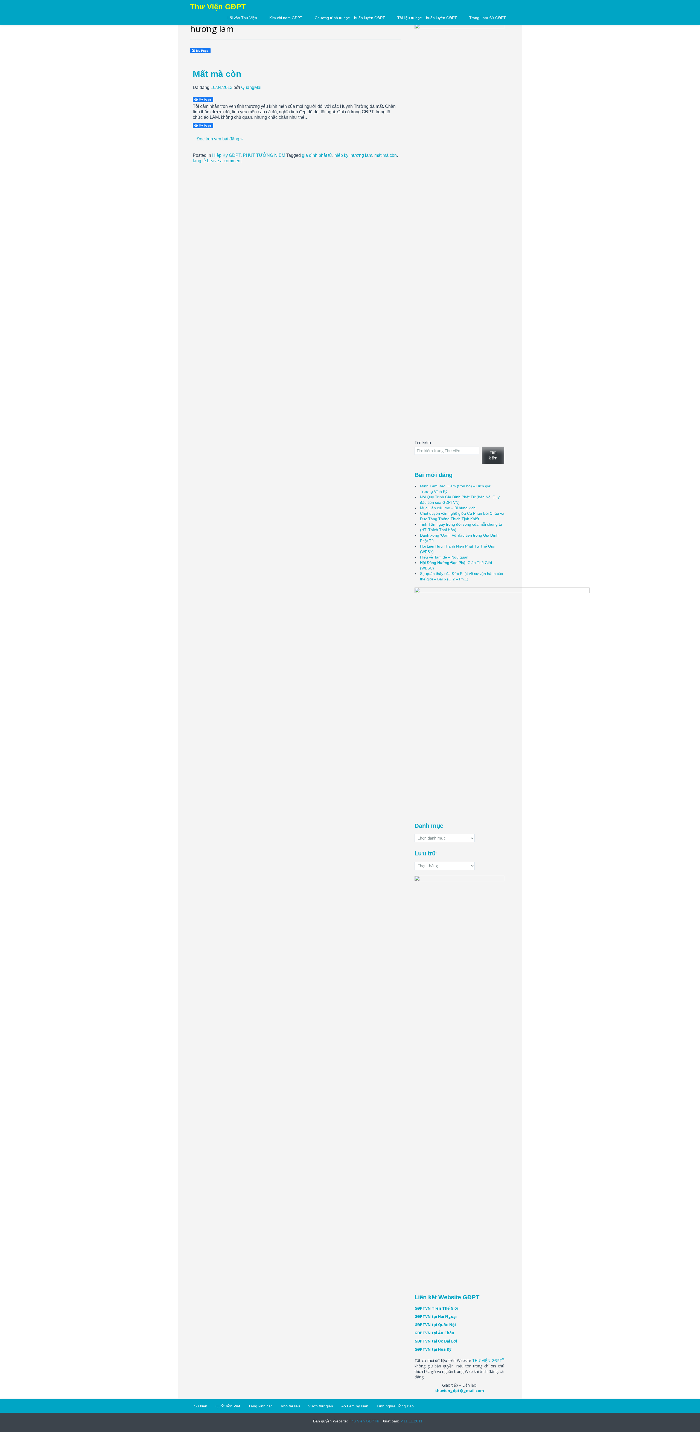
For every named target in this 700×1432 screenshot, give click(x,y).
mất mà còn (385, 155)
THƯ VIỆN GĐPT (488, 1360)
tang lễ (199, 160)
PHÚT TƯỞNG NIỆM (264, 155)
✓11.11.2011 (410, 1421)
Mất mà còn (217, 74)
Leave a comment (224, 160)
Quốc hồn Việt (227, 1406)
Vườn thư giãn (320, 1406)
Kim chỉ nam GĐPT (285, 18)
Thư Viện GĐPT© (363, 1421)
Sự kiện (200, 1406)
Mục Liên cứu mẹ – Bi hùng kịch (448, 508)
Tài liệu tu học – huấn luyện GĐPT (427, 18)
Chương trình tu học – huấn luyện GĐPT (350, 18)
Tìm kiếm (423, 442)
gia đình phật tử (317, 155)
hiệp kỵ (341, 155)
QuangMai (251, 87)
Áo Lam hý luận (354, 1406)
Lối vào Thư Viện (242, 18)
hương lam (361, 155)
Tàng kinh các (260, 1406)
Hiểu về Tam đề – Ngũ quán (444, 557)
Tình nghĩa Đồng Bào (395, 1406)
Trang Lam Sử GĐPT (487, 18)
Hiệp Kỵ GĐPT (226, 155)
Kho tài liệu (290, 1406)
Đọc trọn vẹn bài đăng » (220, 139)
